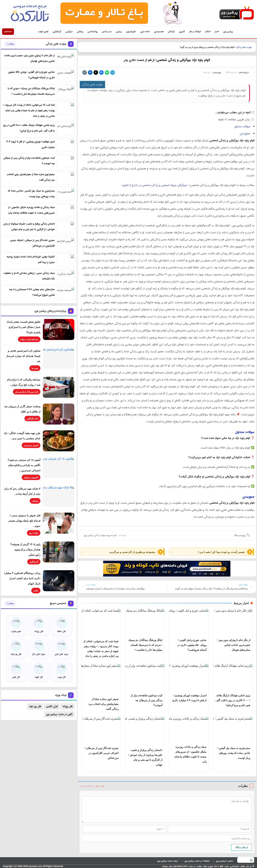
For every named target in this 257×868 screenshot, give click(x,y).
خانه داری (145, 31)
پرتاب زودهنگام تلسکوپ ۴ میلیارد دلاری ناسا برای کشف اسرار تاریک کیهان (22, 578)
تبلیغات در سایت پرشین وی (196, 861)
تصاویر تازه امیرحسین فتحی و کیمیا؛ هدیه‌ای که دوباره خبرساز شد (23, 356)
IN (90, 72)
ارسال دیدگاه (241, 847)
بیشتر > (10, 44)
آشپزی (182, 31)
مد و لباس (107, 31)
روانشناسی (92, 31)
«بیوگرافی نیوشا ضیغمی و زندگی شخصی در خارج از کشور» (155, 185)
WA (106, 72)
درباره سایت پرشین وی (167, 861)
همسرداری (159, 31)
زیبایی (119, 31)
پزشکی (80, 31)
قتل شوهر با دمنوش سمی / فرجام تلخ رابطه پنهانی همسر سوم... (24, 520)
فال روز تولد (35, 706)
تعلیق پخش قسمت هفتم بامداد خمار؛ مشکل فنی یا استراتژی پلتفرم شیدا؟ (23, 327)
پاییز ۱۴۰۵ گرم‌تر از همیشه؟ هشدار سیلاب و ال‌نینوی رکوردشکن (25, 549)
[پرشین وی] (236, 13)
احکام (207, 31)
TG (112, 72)
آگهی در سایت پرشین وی (59, 714)
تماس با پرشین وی (224, 861)
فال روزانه (68, 706)
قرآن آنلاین (52, 706)
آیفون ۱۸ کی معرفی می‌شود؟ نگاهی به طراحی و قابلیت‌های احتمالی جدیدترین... (24, 465)
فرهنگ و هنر (195, 31)
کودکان (171, 31)
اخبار (217, 31)
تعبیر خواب (43, 31)
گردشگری (57, 31)
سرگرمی (69, 31)
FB (101, 72)
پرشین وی (228, 31)
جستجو (8, 31)
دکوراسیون (131, 31)
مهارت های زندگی (244, 47)
